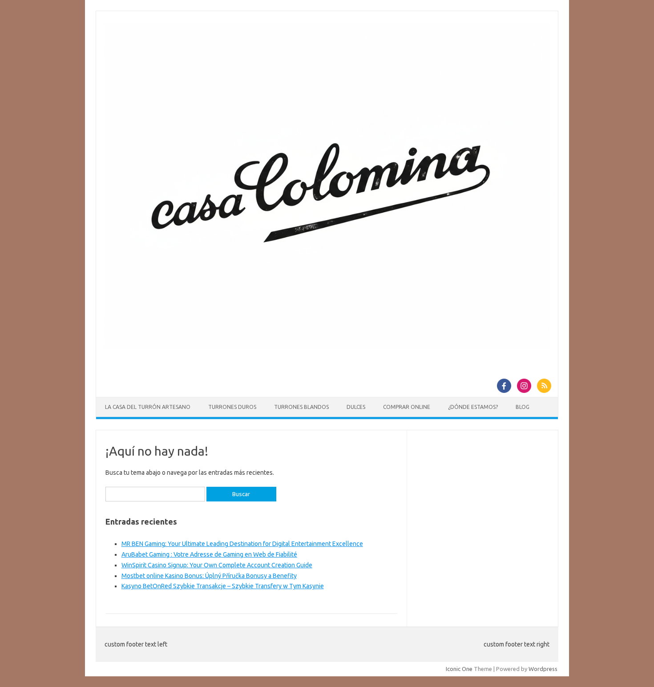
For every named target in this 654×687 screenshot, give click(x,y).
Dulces (356, 407)
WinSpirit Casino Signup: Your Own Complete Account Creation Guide (216, 565)
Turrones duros (232, 407)
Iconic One (459, 669)
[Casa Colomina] (327, 347)
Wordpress (543, 669)
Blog (522, 407)
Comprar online (406, 407)
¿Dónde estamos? (473, 407)
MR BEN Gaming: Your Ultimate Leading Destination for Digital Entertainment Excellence (242, 543)
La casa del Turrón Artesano (147, 407)
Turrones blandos (301, 407)
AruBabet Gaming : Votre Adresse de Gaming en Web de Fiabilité (209, 554)
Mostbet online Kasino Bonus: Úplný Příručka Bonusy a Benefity (209, 575)
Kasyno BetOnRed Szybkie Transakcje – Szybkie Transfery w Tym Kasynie (222, 586)
